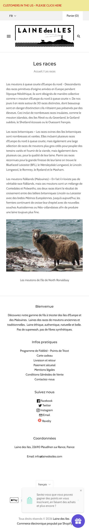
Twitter (46, 405)
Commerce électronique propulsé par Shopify (44, 523)
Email (46, 415)
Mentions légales (44, 370)
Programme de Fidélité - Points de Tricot (44, 351)
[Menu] (8, 36)
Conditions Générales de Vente (45, 374)
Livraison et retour (44, 360)
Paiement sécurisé (44, 365)
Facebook (46, 401)
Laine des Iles (61, 519)
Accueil (38, 71)
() (73, 16)
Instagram (46, 410)
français (42, 484)
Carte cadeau (45, 355)
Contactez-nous (45, 379)
